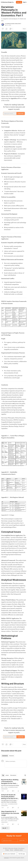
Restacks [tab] (11, 755)
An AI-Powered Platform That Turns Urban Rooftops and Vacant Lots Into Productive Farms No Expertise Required (10, 818)
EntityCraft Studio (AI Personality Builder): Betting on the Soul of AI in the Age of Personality (10, 796)
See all (4, 828)
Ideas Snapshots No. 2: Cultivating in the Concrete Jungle (10, 813)
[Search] (25, 775)
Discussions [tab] (13, 775)
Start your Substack (10, 854)
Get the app (22, 854)
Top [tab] (3, 775)
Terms (11, 850)
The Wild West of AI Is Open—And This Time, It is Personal (9, 801)
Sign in (24, 2)
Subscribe (19, 2)
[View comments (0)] (6, 28)
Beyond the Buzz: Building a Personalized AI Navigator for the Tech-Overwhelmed (9, 781)
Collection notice (18, 850)
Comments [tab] (5, 755)
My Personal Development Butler (10, 785)
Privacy (7, 850)
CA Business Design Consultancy (13, 23)
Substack (6, 857)
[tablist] (8, 755)
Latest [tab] (7, 775)
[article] (14, 785)
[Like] (2, 28)
